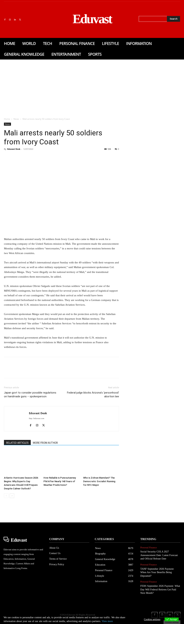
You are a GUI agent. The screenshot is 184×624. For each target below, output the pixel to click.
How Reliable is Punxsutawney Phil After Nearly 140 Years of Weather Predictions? (59, 481)
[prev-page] (6, 495)
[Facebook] (4, 19)
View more (107, 621)
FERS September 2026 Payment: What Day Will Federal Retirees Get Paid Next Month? (160, 589)
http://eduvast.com (36, 418)
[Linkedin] (15, 19)
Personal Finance (148, 547)
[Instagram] (10, 19)
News (16, 118)
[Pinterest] (24, 157)
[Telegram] (65, 157)
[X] (20, 19)
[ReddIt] (48, 157)
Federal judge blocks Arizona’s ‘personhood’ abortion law (93, 394)
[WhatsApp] (32, 157)
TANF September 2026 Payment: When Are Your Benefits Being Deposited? (157, 572)
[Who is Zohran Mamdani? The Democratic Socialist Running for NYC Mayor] (101, 462)
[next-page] (12, 495)
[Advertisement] (92, 86)
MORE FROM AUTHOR (45, 442)
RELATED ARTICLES (17, 442)
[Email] (57, 157)
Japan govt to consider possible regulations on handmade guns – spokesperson (30, 394)
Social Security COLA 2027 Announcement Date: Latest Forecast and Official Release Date (159, 555)
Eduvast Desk (13, 149)
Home (7, 118)
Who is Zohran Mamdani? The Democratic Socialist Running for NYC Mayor (99, 481)
